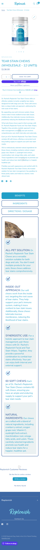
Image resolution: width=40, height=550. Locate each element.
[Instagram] (8, 524)
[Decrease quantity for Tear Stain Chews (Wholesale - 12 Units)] (3, 77)
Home (3, 10)
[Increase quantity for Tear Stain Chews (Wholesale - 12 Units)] (9, 77)
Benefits (20, 195)
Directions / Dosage (20, 211)
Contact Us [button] (19, 519)
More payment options (20, 85)
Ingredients (20, 203)
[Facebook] (4, 524)
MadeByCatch (6, 538)
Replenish (7, 500)
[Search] (34, 3)
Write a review (19, 479)
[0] (37, 3)
